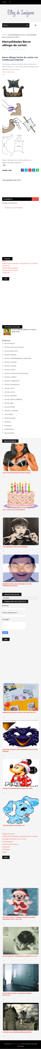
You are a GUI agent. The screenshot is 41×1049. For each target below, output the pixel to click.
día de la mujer (10, 366)
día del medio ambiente (13, 399)
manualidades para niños (16, 35)
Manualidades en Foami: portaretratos (19, 712)
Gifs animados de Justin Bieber (15, 547)
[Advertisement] (20, 233)
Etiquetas (6, 272)
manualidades (9, 418)
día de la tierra (10, 377)
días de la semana (11, 410)
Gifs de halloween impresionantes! (17, 1032)
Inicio (4, 261)
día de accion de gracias (14, 347)
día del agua (9, 388)
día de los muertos (11, 384)
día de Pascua (9, 343)
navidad (7, 422)
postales (7, 425)
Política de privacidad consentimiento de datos (20, 263)
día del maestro (10, 396)
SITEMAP (6, 849)
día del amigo (9, 392)
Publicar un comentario (14, 208)
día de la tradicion (11, 381)
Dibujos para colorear (10, 270)
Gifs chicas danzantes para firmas (17, 473)
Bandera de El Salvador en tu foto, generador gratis (17, 585)
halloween (6, 266)
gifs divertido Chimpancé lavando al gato (20, 956)
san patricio (9, 429)
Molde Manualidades (10, 268)
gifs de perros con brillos (14, 825)
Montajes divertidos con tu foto (14, 839)
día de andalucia (10, 351)
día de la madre (10, 362)
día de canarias (10, 355)
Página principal (8, 834)
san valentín (9, 433)
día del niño (9, 403)
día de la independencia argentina (17, 358)
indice (4, 852)
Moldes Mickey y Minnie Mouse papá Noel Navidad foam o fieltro (19, 918)
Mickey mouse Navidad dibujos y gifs (17, 788)
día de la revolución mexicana (16, 373)
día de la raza (9, 369)
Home (4, 35)
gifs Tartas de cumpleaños (14, 510)
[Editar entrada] (4, 165)
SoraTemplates (16, 1044)
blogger (35, 199)
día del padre (9, 407)
